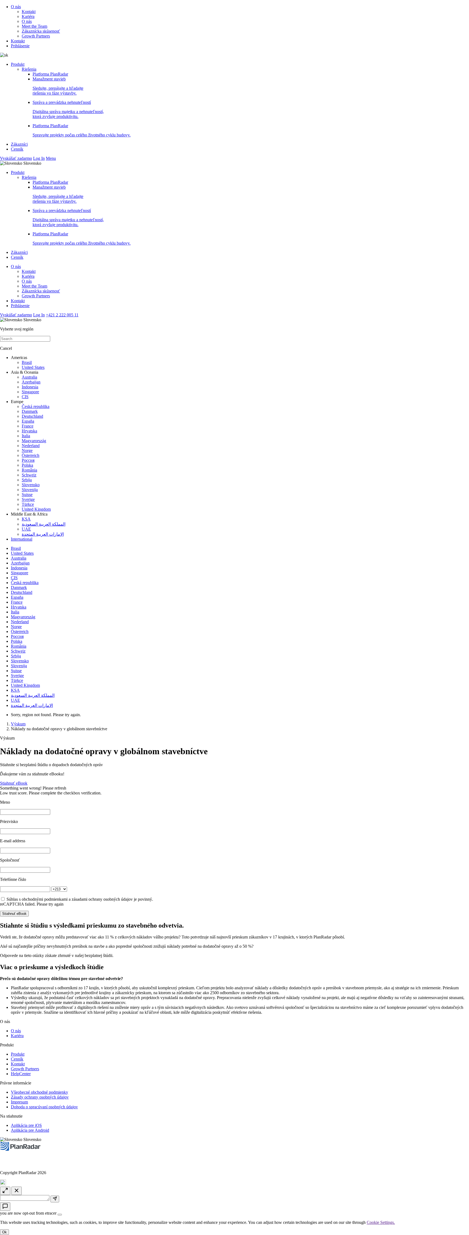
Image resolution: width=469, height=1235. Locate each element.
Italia (26, 436)
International (21, 539)
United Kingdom (36, 509)
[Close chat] (16, 1191)
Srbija (27, 480)
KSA (26, 519)
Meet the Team (34, 26)
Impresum (19, 1102)
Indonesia (30, 387)
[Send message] (54, 1199)
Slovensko (31, 484)
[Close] (60, 1214)
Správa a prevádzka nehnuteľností (68, 109)
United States (33, 367)
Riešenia (29, 69)
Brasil (27, 362)
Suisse (27, 494)
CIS (25, 396)
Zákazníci (19, 144)
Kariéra (28, 16)
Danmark (30, 411)
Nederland (31, 445)
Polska (27, 465)
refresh (60, 788)
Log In (39, 158)
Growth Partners (36, 36)
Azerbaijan (31, 382)
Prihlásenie (20, 45)
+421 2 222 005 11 (62, 315)
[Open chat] (5, 1206)
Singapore (30, 391)
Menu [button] (51, 158)
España (28, 421)
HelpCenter (21, 1073)
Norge (27, 450)
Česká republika (35, 406)
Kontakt (29, 11)
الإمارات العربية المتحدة (43, 534)
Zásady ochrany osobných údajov (40, 1097)
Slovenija (30, 489)
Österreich (30, 455)
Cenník (17, 149)
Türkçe (28, 504)
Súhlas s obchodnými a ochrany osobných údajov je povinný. (80, 899)
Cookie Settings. (381, 1222)
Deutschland (32, 416)
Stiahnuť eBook (13, 783)
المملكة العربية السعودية (43, 524)
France (27, 426)
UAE (26, 529)
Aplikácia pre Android (30, 1130)
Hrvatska (29, 431)
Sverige (28, 499)
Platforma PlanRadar (50, 74)
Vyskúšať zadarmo (16, 158)
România (29, 470)
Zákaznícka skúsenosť (41, 31)
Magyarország (34, 440)
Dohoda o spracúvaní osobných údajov (44, 1107)
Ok (4, 1232)
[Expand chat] (5, 1191)
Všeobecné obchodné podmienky (39, 1092)
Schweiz (29, 475)
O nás (16, 6)
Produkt (17, 64)
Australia (29, 377)
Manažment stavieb (58, 86)
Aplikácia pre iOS (26, 1125)
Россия (28, 460)
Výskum (18, 724)
